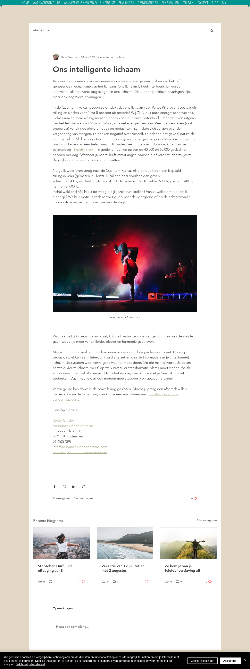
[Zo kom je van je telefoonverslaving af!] (188, 543)
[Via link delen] (83, 486)
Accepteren (230, 661)
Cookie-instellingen (202, 661)
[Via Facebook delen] (54, 486)
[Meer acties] (195, 57)
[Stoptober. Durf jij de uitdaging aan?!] (61, 543)
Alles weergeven (206, 520)
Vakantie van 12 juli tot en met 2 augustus (123, 568)
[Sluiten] (245, 660)
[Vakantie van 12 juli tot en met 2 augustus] (125, 543)
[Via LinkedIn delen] (74, 486)
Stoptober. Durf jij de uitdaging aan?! (55, 568)
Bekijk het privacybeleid (30, 664)
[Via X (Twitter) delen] (64, 486)
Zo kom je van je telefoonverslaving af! (182, 568)
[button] (89, 2)
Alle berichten (42, 30)
